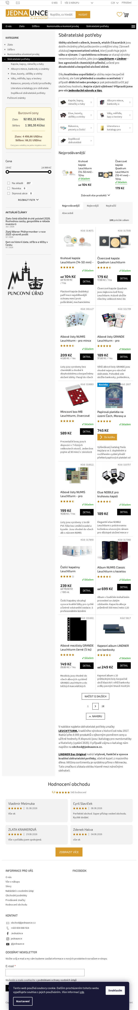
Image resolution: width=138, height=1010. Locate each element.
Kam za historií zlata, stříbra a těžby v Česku (27, 243)
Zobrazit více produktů (94, 195)
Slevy (9, 886)
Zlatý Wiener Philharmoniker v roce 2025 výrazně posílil (26, 233)
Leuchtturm (106, 59)
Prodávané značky (15, 900)
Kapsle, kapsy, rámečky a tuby (27, 64)
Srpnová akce (22, 193)
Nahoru (97, 716)
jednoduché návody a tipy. (85, 90)
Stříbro (11, 49)
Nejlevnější (93, 206)
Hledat (83, 14)
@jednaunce (17, 944)
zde (82, 992)
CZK (113, 3)
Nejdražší (111, 206)
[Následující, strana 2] (95, 706)
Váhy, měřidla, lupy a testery (26, 78)
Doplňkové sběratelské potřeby (28, 93)
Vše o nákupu (72, 3)
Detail (87, 281)
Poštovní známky (16, 98)
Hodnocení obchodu (69, 784)
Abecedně (67, 213)
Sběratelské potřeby (18, 59)
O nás (55, 3)
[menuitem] (8, 26)
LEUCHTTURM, (68, 731)
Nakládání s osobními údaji (20, 891)
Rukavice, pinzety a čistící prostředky (31, 83)
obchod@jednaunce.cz (23, 923)
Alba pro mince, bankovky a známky (30, 69)
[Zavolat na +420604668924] (11, 2)
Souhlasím (115, 990)
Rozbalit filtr (26, 200)
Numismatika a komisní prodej (23, 54)
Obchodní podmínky (16, 895)
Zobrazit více (69, 852)
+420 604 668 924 (20, 928)
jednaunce (16, 938)
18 (103, 706)
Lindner (121, 59)
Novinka (18, 188)
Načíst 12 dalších (95, 696)
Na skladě (21, 183)
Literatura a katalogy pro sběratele (30, 88)
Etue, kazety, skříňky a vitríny (26, 74)
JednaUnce (17, 933)
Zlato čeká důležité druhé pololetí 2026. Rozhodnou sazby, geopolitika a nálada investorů (28, 221)
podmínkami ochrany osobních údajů (57, 980)
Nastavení (22, 1001)
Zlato (10, 45)
